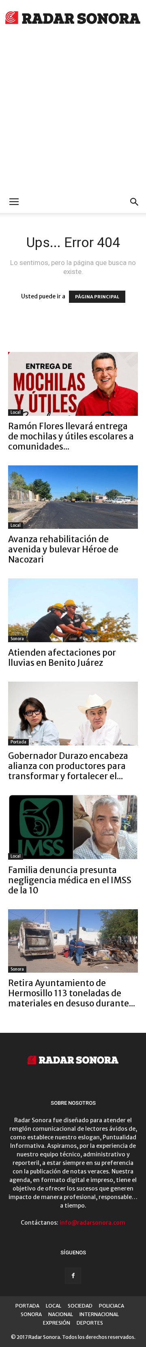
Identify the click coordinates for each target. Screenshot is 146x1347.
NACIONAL (60, 1314)
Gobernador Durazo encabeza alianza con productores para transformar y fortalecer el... (68, 766)
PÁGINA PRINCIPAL (97, 297)
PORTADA (27, 1306)
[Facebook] (73, 1276)
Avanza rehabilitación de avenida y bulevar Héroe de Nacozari (63, 549)
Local (16, 412)
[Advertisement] (73, 114)
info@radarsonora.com (92, 1222)
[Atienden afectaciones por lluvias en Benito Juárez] (73, 610)
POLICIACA (111, 1306)
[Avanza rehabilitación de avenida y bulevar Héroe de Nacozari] (73, 497)
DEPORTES (90, 1323)
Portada (18, 742)
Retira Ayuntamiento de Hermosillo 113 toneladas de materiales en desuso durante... (71, 993)
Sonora (17, 638)
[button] (134, 202)
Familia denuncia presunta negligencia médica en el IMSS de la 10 (69, 880)
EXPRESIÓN (56, 1323)
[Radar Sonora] (73, 19)
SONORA (31, 1314)
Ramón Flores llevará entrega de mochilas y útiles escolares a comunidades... (71, 436)
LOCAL (53, 1306)
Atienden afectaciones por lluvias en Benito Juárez (62, 657)
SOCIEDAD (80, 1306)
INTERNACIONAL (99, 1314)
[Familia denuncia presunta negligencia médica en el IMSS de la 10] (73, 827)
